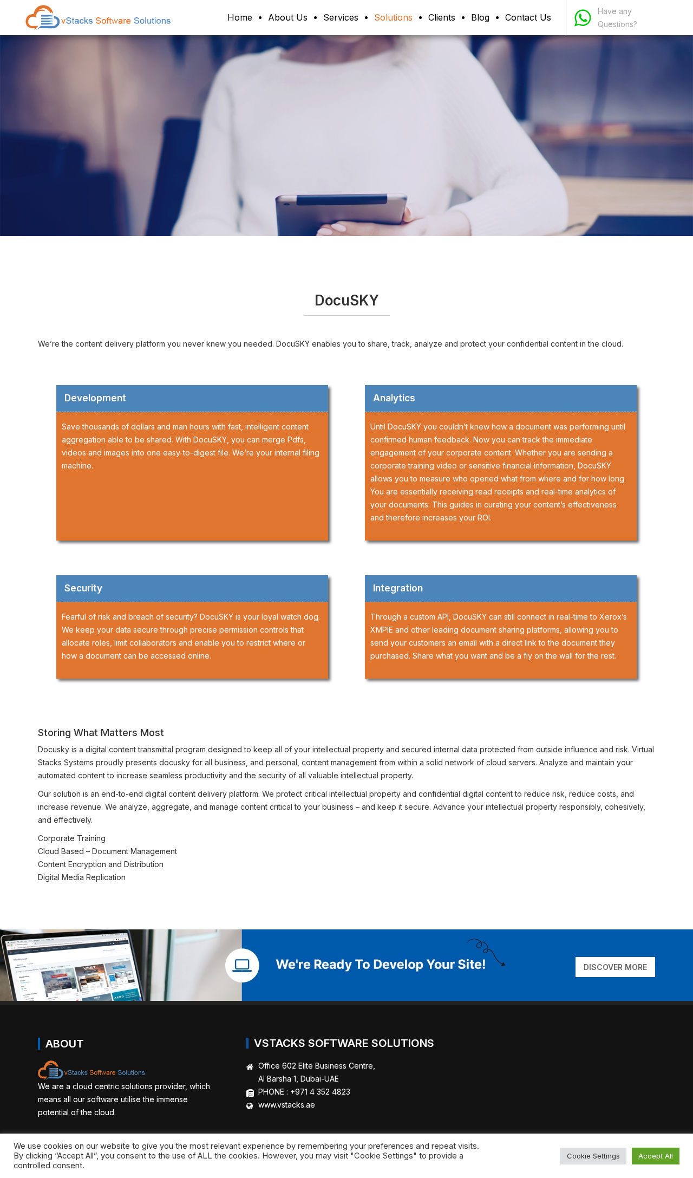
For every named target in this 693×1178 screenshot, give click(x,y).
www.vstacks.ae (286, 1104)
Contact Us (528, 17)
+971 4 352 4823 (320, 1091)
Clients (441, 17)
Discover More (615, 967)
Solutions (393, 17)
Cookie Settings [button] (593, 1155)
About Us (288, 17)
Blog (480, 17)
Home (239, 17)
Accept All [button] (655, 1155)
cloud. (612, 343)
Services (340, 17)
